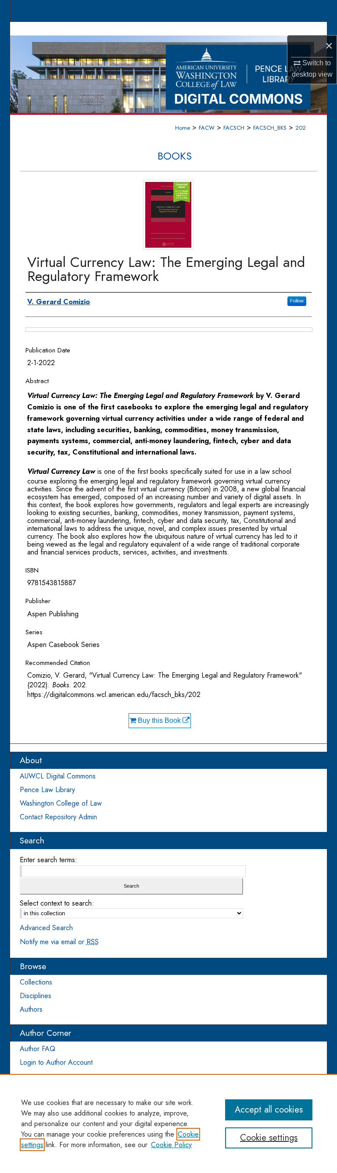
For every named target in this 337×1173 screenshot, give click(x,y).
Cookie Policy (171, 1145)
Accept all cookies (269, 1109)
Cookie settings (269, 1137)
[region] (168, 1123)
